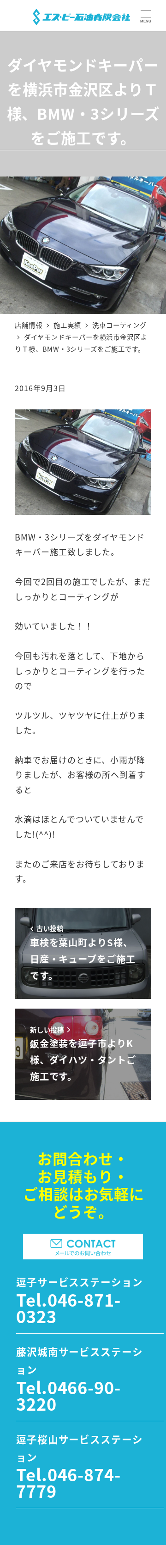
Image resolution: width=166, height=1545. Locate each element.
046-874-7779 (68, 1482)
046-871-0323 (68, 1307)
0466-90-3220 (68, 1395)
